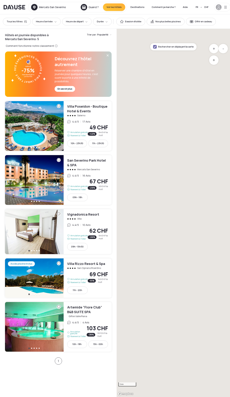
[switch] (130, 21)
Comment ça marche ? (164, 7)
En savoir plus (65, 88)
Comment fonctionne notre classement (30, 46)
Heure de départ (75, 21)
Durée (100, 21)
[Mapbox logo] (126, 394)
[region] (173, 213)
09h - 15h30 (77, 246)
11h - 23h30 (98, 143)
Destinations (137, 7)
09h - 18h (77, 197)
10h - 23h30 (77, 143)
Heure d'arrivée (44, 21)
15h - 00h (98, 344)
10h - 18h (77, 344)
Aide (185, 7)
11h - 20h (77, 290)
